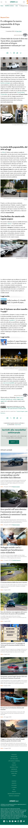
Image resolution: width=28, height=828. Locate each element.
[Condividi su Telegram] (20, 53)
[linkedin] (21, 821)
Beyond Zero (5, 17)
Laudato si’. (12, 320)
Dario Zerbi (19, 31)
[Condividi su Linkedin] (14, 53)
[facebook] (4, 821)
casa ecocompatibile (8, 383)
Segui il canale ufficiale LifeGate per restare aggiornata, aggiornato (12, 399)
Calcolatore (14, 771)
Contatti (14, 783)
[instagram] (18, 821)
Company (14, 781)
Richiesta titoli (14, 767)
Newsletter (14, 756)
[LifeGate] (14, 2)
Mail (14, 789)
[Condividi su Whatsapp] (17, 53)
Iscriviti (13, 442)
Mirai (3, 152)
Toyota (18, 411)
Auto (2, 486)
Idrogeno (22, 411)
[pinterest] (10, 821)
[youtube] (15, 821)
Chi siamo (14, 785)
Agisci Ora (14, 773)
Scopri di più (18, 424)
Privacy (14, 791)
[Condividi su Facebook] (7, 53)
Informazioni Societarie (14, 793)
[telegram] (24, 821)
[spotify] (12, 821)
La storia (14, 787)
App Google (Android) (14, 761)
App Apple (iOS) (14, 758)
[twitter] (7, 821)
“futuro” (9, 224)
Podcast (14, 765)
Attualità (14, 754)
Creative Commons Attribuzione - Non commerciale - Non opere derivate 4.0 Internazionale (13, 408)
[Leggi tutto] (26, 450)
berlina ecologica (5, 83)
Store (7, 2)
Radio (14, 763)
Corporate (14, 769)
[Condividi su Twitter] (11, 53)
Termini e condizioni (14, 795)
